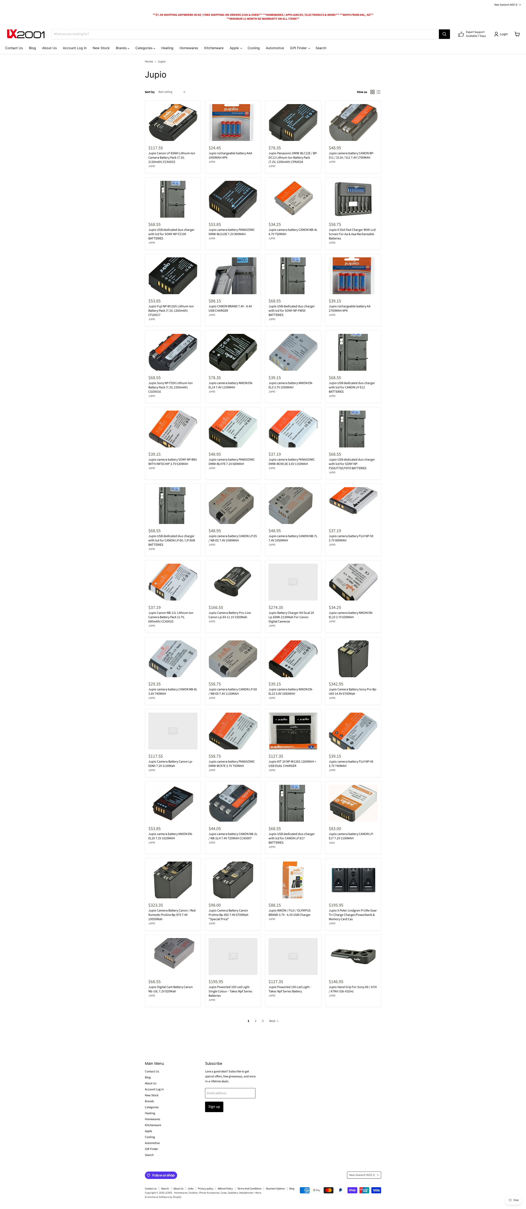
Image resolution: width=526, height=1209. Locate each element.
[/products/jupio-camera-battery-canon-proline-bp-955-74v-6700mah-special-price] (233, 880)
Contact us (151, 1188)
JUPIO (151, 166)
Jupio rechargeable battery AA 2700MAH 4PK (349, 308)
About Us (49, 48)
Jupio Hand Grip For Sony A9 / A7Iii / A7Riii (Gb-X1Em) (353, 989)
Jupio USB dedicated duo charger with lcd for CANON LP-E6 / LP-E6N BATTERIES (171, 540)
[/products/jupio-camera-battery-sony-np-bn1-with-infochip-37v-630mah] (172, 429)
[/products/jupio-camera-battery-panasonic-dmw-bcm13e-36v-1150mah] (293, 429)
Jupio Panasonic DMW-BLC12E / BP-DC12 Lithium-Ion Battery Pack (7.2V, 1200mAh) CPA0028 (293, 157)
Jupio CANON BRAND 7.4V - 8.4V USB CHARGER (230, 308)
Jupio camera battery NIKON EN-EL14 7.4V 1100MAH (231, 385)
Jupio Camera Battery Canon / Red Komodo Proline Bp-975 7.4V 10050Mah (172, 914)
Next (272, 1021)
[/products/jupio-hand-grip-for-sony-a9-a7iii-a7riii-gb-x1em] (353, 956)
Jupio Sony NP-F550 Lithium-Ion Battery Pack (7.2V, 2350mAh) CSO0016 (170, 387)
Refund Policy (225, 1188)
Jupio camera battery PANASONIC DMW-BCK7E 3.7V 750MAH (232, 763)
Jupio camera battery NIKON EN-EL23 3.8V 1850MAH (291, 691)
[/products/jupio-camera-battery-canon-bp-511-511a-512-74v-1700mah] (353, 122)
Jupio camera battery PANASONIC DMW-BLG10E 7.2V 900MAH (232, 232)
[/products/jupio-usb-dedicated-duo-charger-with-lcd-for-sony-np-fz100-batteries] (172, 199)
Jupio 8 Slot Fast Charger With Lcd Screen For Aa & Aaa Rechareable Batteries (352, 234)
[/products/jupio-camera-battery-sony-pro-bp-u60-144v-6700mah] (353, 658)
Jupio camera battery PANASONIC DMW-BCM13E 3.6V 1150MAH (292, 461)
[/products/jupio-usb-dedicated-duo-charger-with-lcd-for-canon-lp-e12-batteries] (353, 352)
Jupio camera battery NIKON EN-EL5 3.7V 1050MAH (291, 385)
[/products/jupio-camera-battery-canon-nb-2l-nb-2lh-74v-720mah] (233, 803)
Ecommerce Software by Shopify (163, 1197)
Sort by (150, 92)
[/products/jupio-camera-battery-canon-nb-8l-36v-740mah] (172, 658)
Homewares (189, 48)
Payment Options (275, 1188)
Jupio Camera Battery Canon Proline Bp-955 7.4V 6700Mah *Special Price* (228, 914)
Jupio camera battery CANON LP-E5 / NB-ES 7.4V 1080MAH (233, 538)
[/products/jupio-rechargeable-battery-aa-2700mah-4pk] (353, 275)
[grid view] (372, 92)
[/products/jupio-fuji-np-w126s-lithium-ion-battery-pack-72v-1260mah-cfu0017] (172, 275)
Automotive (275, 48)
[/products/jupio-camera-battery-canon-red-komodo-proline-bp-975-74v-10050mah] (172, 880)
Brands (122, 48)
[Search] (444, 34)
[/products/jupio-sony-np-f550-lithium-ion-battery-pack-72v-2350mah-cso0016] (172, 352)
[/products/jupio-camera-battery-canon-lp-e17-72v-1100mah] (353, 803)
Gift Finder (299, 48)
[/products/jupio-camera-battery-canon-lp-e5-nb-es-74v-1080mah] (233, 505)
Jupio (332, 842)
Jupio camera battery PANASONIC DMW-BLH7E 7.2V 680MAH (232, 461)
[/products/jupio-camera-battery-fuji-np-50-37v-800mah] (353, 505)
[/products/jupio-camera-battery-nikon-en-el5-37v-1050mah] (293, 352)
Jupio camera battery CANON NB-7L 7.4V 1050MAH (293, 538)
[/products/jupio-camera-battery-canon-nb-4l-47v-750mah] (293, 199)
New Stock (101, 48)
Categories (144, 48)
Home (149, 61)
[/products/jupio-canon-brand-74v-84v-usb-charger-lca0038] (233, 275)
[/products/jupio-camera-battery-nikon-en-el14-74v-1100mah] (233, 352)
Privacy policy (205, 1188)
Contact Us (14, 48)
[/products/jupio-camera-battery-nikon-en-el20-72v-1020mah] (172, 803)
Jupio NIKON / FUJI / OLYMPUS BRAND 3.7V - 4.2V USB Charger (290, 912)
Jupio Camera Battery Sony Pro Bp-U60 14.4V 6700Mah (353, 691)
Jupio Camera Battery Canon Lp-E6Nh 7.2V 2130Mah (170, 763)
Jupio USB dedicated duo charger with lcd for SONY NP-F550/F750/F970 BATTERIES (352, 463)
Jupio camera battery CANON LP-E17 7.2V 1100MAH (351, 836)
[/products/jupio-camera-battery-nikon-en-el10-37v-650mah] (353, 582)
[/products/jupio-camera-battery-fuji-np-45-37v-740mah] (353, 731)
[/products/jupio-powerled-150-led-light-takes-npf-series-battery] (293, 956)
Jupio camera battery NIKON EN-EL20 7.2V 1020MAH (170, 836)
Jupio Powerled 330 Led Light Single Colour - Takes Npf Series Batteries (230, 991)
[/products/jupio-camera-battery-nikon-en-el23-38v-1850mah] (293, 658)
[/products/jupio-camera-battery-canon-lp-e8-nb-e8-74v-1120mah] (233, 658)
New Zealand (506, 5)
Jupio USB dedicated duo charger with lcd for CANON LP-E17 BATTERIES (292, 838)
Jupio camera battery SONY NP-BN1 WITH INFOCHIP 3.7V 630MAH (172, 461)
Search (321, 48)
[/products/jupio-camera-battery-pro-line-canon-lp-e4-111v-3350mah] (233, 582)
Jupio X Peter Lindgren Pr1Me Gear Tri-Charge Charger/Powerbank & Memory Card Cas (353, 914)
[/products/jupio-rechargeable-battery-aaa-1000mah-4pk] (233, 122)
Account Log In (75, 48)
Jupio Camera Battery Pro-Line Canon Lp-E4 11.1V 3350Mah (230, 615)
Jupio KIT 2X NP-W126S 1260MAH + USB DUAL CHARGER (292, 763)
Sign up (214, 1106)
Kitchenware (214, 48)
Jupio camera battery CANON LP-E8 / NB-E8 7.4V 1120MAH (233, 691)
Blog (32, 48)
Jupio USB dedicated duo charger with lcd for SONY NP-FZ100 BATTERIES (171, 234)
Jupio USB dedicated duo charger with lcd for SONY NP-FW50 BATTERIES (292, 310)
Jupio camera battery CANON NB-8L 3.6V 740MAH (172, 691)
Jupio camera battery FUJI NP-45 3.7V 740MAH (351, 763)
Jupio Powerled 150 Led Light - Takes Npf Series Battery (290, 989)
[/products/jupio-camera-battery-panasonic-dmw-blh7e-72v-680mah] (233, 429)
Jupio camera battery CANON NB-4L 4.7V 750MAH (293, 232)
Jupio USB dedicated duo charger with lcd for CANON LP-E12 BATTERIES (352, 387)
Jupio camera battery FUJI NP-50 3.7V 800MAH (351, 538)
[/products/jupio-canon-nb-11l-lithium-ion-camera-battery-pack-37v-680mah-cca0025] (172, 582)
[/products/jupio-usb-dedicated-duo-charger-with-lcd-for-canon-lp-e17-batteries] (293, 803)
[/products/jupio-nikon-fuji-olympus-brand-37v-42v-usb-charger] (293, 880)
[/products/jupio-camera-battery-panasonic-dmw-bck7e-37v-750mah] (233, 731)
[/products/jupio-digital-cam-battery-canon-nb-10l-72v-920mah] (172, 956)
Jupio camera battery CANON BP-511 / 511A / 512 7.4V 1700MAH (351, 155)
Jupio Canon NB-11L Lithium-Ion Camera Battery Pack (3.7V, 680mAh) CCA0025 (170, 617)
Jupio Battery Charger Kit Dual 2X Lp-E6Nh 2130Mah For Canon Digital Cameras (291, 617)
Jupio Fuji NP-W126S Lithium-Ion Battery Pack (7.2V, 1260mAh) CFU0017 (171, 310)
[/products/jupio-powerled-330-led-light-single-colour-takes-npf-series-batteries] (233, 956)
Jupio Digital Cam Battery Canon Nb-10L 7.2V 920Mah (170, 989)
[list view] (378, 92)
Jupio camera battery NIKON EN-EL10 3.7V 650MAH (351, 615)
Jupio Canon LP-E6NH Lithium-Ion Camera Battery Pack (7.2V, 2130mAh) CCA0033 (171, 157)
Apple (235, 48)
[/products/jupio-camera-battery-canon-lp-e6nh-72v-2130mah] (172, 731)
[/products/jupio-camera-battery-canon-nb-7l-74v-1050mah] (293, 505)
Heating (167, 48)
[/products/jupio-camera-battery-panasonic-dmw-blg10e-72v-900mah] (233, 199)
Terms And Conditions (249, 1188)
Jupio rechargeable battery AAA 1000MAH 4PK (230, 155)
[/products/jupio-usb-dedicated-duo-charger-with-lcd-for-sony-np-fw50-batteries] (293, 275)
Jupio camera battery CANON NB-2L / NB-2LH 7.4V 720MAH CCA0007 (233, 836)
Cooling (254, 48)
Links (190, 1188)
